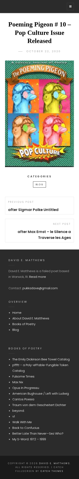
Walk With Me (22, 422)
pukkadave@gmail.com (40, 288)
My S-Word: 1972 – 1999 (29, 439)
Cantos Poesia (23, 399)
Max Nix (17, 382)
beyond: (18, 410)
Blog (39, 184)
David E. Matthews (54, 463)
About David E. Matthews (30, 318)
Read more (37, 277)
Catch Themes (52, 471)
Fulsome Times (23, 376)
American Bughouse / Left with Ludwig (40, 393)
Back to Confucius (25, 428)
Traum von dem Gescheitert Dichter (39, 405)
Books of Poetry (23, 324)
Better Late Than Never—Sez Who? (37, 433)
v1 (13, 416)
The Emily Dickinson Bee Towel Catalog (41, 359)
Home (16, 312)
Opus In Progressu (25, 388)
